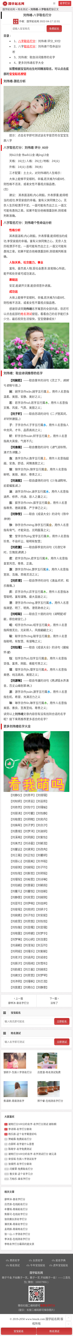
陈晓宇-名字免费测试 (20, 1149)
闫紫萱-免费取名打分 (21, 1168)
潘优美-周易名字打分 (16, 1224)
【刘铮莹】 (16, 513)
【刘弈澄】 (16, 580)
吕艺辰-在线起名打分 (16, 1204)
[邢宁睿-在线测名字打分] (48, 1096)
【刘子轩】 (16, 413)
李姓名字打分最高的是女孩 (19, 1244)
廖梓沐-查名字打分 (14, 1199)
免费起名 (54, 28)
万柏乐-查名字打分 (20, 1178)
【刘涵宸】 (16, 480)
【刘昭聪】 (16, 614)
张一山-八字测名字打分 (17, 1234)
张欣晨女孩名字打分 (15, 1219)
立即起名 (62, 1021)
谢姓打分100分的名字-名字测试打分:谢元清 (32, 1154)
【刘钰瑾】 (16, 647)
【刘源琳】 (16, 680)
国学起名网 (8, 9)
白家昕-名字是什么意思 (21, 1144)
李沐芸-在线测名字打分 (17, 1239)
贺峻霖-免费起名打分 (20, 1139)
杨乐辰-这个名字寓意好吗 (22, 1134)
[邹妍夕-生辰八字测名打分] (15, 1067)
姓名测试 (23, 9)
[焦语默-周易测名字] (16, 1096)
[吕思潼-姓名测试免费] (47, 1067)
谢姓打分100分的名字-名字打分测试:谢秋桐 (32, 1124)
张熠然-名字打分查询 (20, 1163)
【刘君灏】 (16, 547)
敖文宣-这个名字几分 (21, 1173)
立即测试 (62, 1041)
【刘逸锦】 (16, 447)
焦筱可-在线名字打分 (16, 1214)
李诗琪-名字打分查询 (20, 1129)
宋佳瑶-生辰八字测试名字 (22, 1158)
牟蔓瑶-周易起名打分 (16, 1209)
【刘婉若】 (16, 380)
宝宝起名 (19, 1331)
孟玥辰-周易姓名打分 (16, 1229)
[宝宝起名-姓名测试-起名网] (13, 5)
